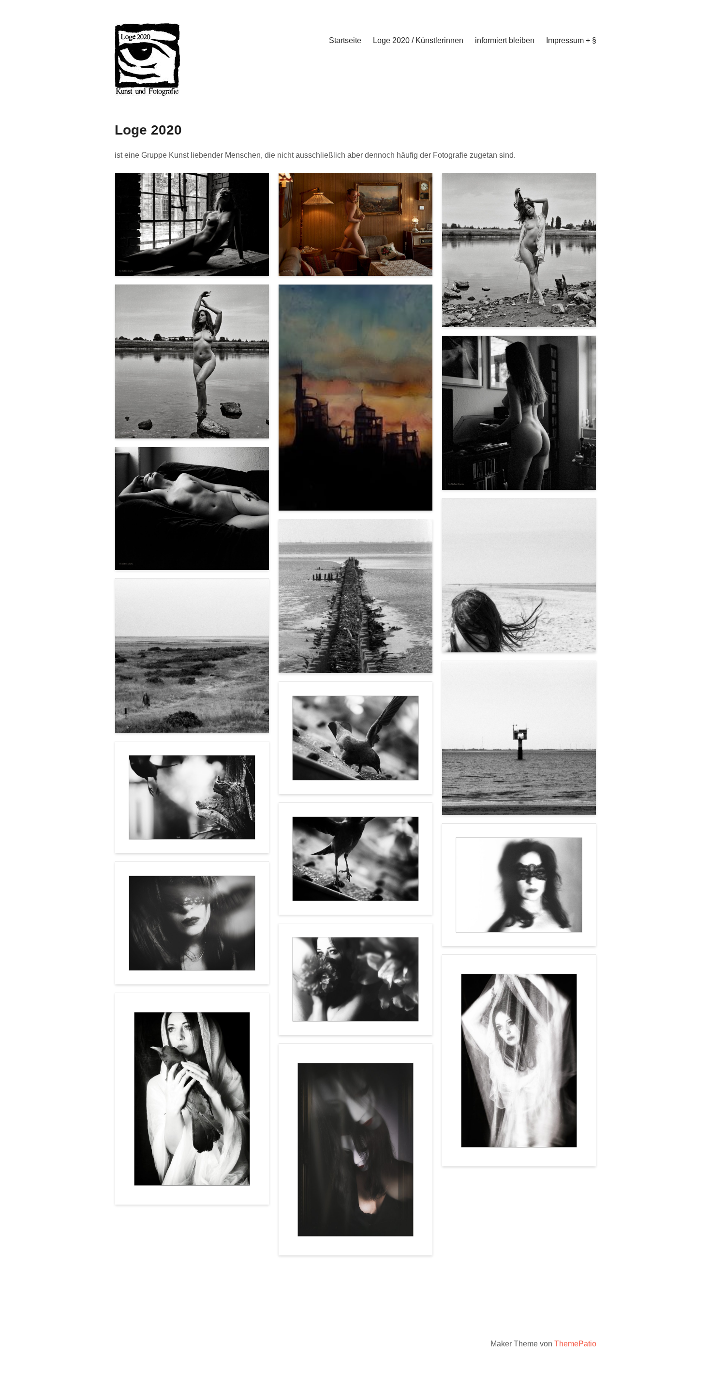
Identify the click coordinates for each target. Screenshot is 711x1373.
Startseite (345, 40)
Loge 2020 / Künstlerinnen (418, 40)
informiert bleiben (504, 40)
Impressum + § (571, 40)
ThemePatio (575, 1344)
